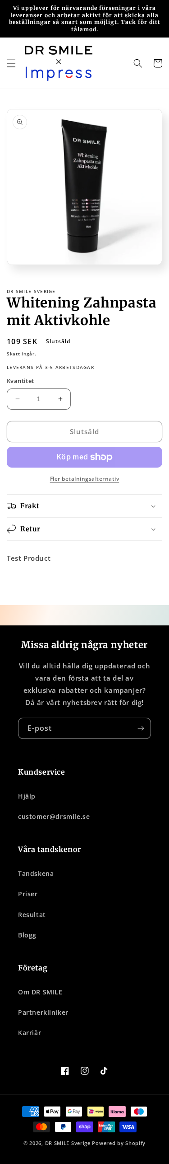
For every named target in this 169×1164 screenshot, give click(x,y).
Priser (28, 894)
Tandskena (36, 873)
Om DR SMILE (40, 992)
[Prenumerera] (141, 728)
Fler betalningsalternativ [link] (84, 479)
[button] (11, 63)
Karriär (29, 1032)
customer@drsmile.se (54, 816)
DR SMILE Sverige (68, 1143)
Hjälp (27, 796)
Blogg (27, 935)
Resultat (32, 914)
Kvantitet (20, 381)
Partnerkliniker (43, 1012)
